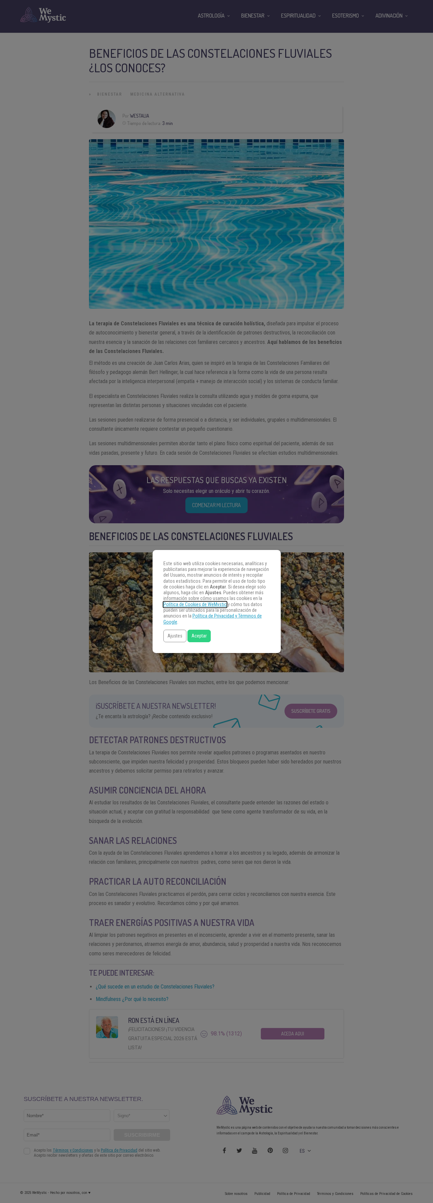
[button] (174, 636)
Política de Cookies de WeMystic (195, 604)
